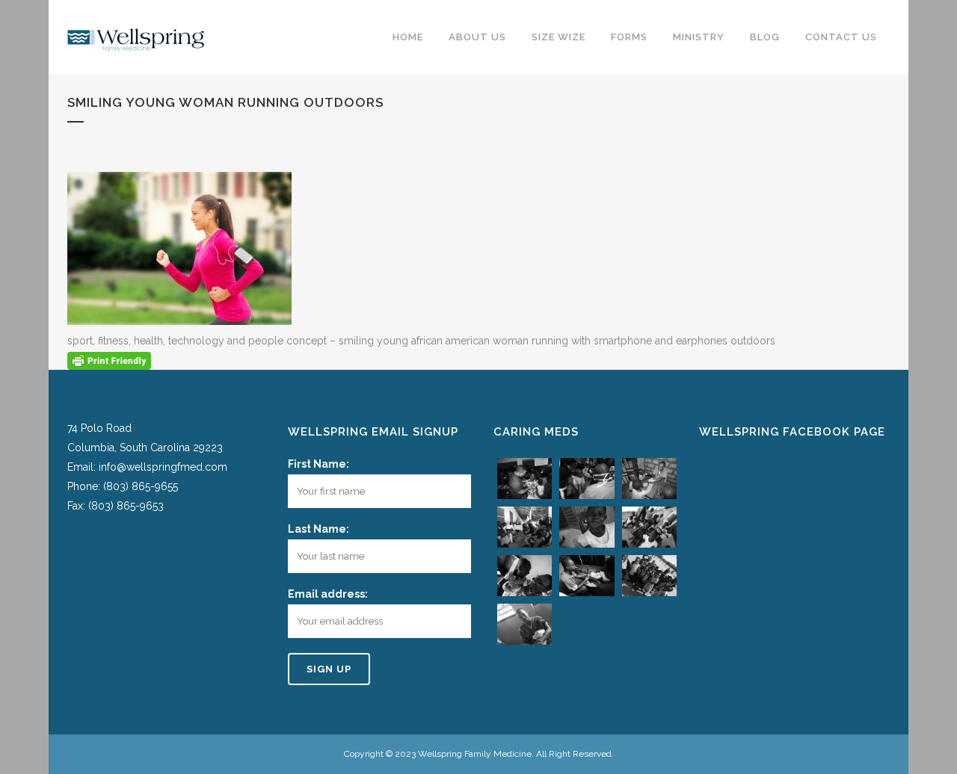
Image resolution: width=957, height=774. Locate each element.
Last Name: (318, 529)
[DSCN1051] (586, 575)
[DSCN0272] (586, 478)
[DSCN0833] (524, 527)
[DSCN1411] (649, 575)
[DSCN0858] (586, 527)
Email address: (328, 594)
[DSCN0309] (649, 478)
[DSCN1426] (524, 624)
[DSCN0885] (524, 575)
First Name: (318, 464)
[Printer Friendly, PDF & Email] (109, 360)
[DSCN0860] (649, 527)
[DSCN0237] (524, 478)
